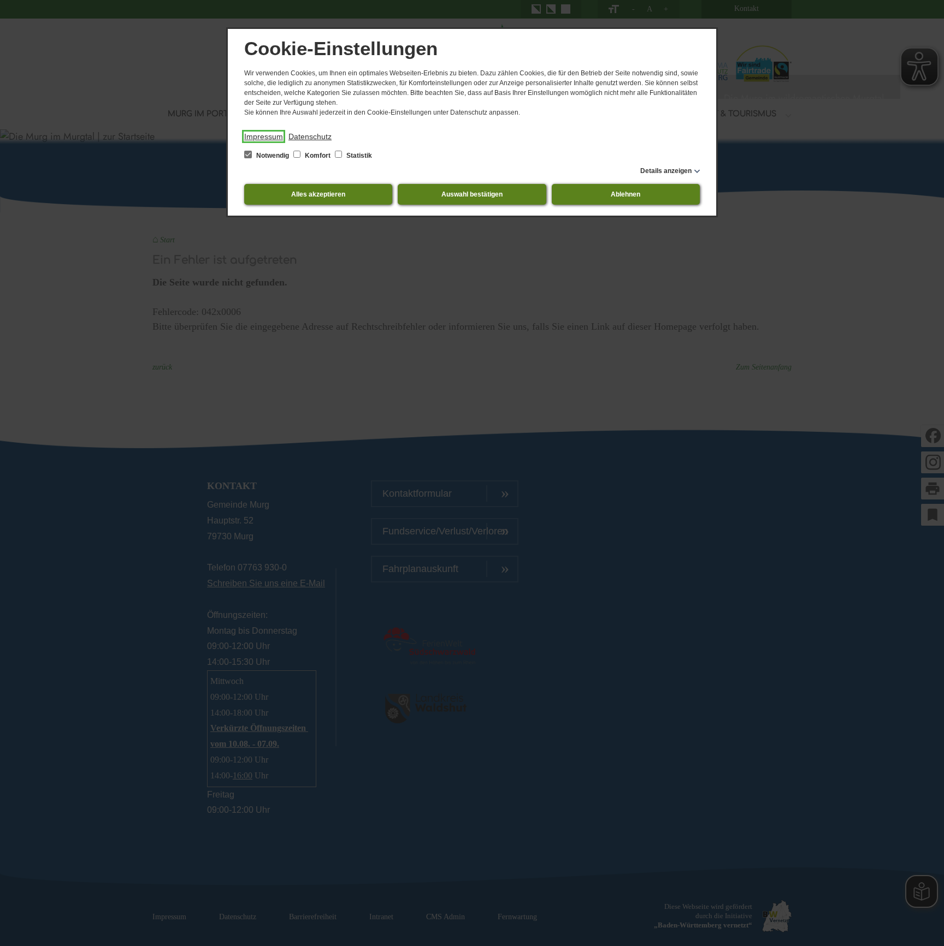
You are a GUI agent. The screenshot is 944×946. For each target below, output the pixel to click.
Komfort (317, 155)
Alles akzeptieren (318, 194)
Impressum (263, 136)
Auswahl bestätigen (472, 194)
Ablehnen (625, 194)
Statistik (358, 155)
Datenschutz (310, 136)
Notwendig (273, 155)
